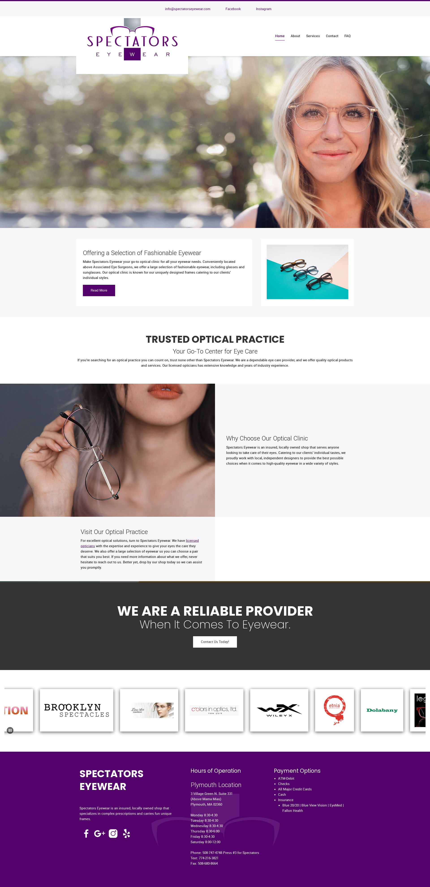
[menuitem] (280, 36)
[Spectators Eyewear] (132, 45)
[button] (59, 703)
